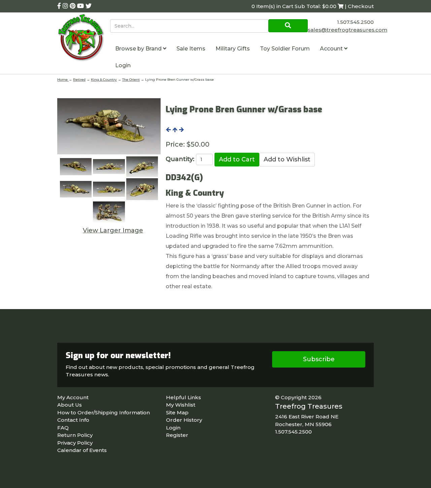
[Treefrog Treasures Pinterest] (73, 6)
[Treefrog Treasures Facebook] (60, 6)
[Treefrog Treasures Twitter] (89, 6)
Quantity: (180, 159)
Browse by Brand (139, 48)
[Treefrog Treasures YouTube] (81, 6)
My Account (73, 397)
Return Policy (75, 435)
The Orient (131, 79)
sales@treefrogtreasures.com (347, 30)
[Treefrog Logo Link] (83, 38)
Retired (79, 79)
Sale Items (190, 48)
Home (63, 79)
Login (123, 65)
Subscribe (319, 359)
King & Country (104, 79)
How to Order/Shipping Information (103, 412)
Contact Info (73, 420)
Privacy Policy (75, 443)
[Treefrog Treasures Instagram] (66, 6)
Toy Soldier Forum (285, 48)
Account (332, 48)
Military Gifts (233, 48)
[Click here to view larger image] (109, 126)
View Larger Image (113, 230)
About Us (69, 405)
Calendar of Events (82, 450)
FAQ (63, 427)
